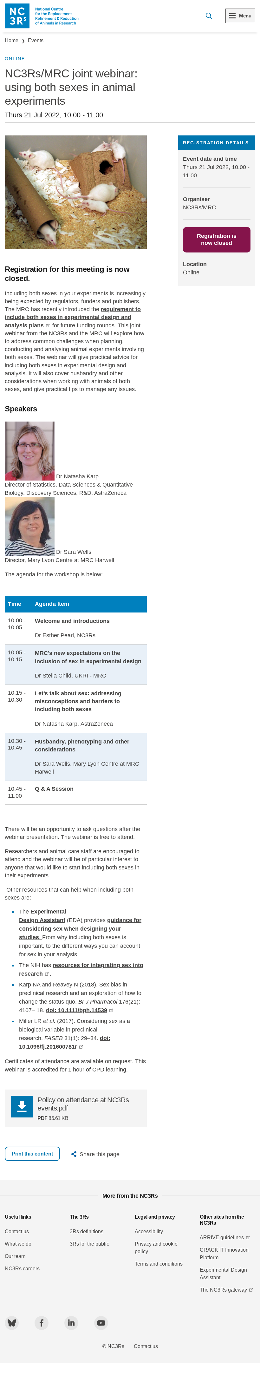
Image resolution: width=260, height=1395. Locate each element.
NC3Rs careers (22, 1268)
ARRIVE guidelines (222, 1237)
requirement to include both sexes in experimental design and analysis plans (73, 317)
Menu (245, 15)
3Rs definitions (86, 1231)
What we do (18, 1244)
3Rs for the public (89, 1244)
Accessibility (149, 1231)
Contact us (17, 1231)
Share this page (100, 1154)
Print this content (32, 1153)
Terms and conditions (159, 1264)
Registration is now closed (217, 239)
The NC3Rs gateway (223, 1290)
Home (11, 40)
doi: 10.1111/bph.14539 (76, 1010)
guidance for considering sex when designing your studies (80, 928)
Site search (209, 16)
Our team (15, 1256)
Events (35, 40)
